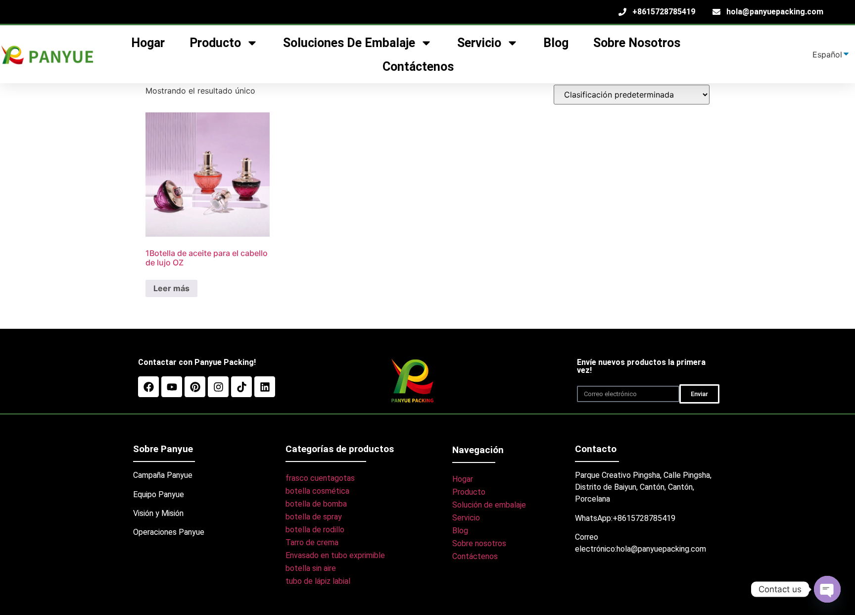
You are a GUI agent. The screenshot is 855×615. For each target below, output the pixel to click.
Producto (468, 492)
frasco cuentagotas (320, 478)
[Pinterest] (195, 386)
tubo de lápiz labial (317, 581)
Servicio (466, 517)
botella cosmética (317, 491)
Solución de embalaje (489, 505)
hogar (148, 43)
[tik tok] (241, 386)
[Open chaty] (827, 589)
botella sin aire (310, 568)
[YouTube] (171, 386)
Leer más (171, 288)
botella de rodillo (314, 529)
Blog (556, 43)
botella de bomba (316, 504)
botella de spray (313, 516)
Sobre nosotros (636, 43)
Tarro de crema (311, 542)
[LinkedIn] (264, 386)
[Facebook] (148, 386)
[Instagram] (218, 386)
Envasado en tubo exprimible (335, 555)
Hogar (462, 479)
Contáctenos (418, 66)
